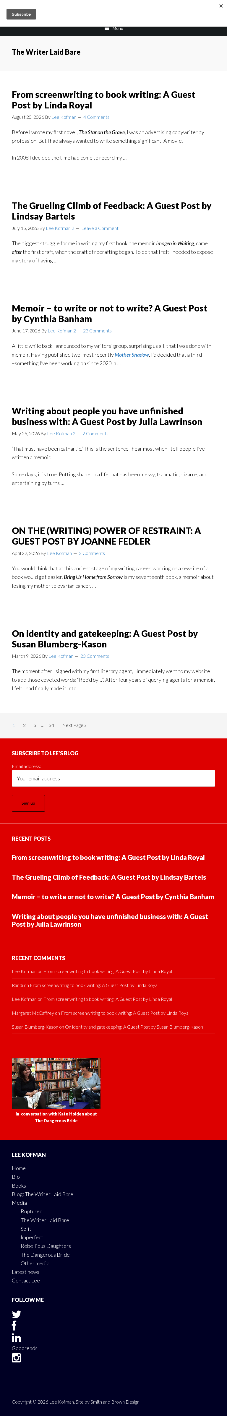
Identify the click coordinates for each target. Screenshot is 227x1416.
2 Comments (95, 433)
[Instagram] (16, 1359)
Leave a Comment (100, 228)
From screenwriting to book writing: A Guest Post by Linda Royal (108, 857)
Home (19, 1168)
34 (53, 725)
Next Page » (74, 726)
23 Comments (97, 330)
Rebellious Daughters (46, 1246)
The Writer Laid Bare (45, 1220)
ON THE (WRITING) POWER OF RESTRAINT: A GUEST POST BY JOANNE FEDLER (106, 535)
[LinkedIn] (16, 1339)
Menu (118, 28)
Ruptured (32, 1211)
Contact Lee (26, 1280)
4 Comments (96, 117)
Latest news (25, 1272)
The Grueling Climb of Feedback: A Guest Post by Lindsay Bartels (109, 877)
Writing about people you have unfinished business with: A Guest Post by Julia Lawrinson (107, 416)
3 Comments (92, 553)
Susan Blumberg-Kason (35, 1026)
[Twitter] (17, 1316)
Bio (16, 1176)
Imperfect (32, 1237)
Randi (17, 985)
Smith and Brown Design (115, 1401)
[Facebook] (14, 1327)
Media (19, 1202)
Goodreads (25, 1348)
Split (26, 1228)
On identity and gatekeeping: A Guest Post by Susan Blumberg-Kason (105, 638)
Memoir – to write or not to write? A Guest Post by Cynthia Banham (113, 897)
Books (19, 1185)
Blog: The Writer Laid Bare (42, 1194)
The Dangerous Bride (45, 1254)
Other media (35, 1263)
